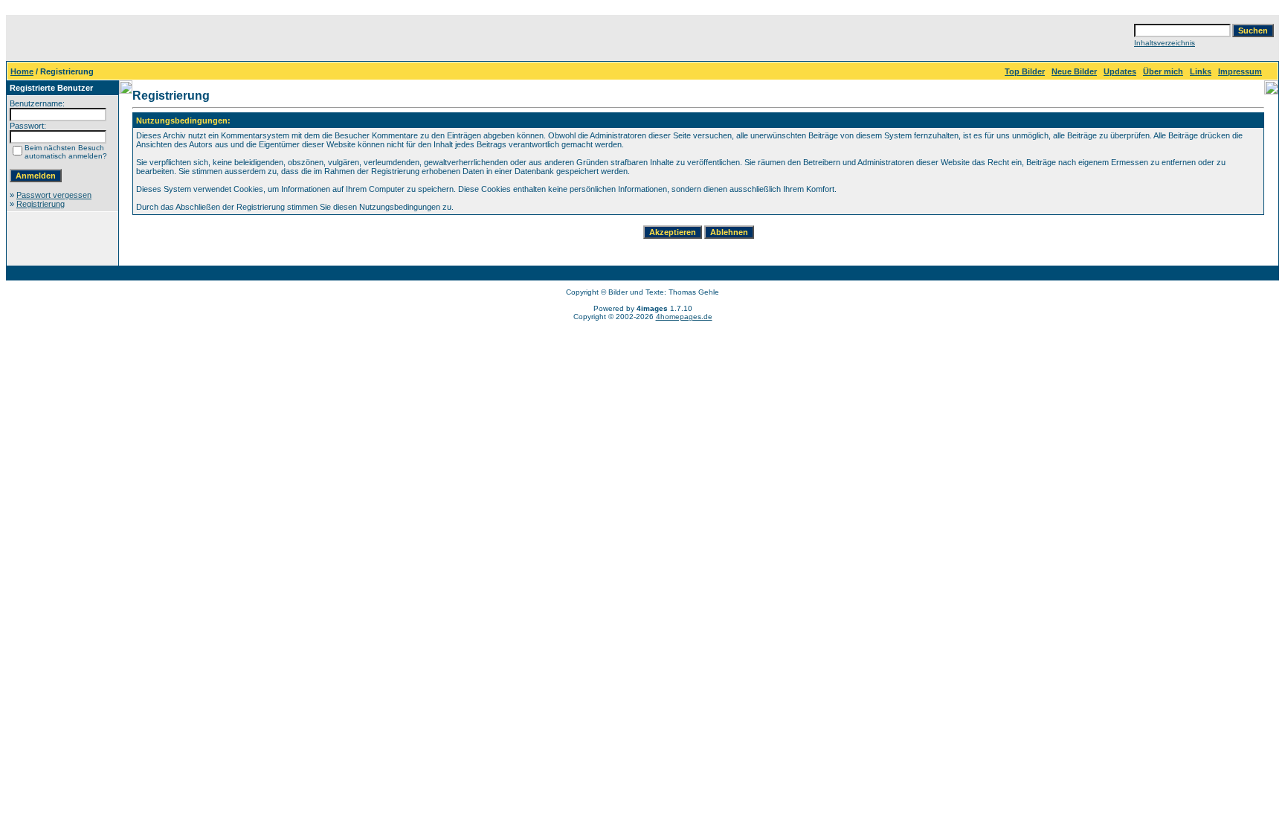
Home (21, 71)
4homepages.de (684, 316)
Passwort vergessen (53, 194)
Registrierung (40, 203)
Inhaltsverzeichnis (1164, 43)
